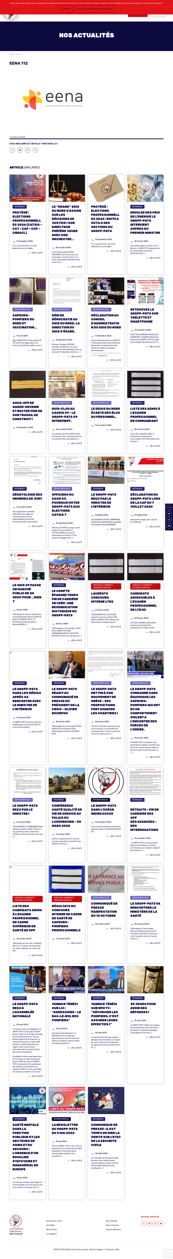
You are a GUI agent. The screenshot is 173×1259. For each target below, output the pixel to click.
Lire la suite (37, 253)
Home (11, 54)
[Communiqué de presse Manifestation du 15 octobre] (106, 879)
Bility (117, 1249)
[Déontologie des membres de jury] (27, 470)
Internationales (100, 800)
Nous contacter (112, 1225)
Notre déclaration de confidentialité (94, 9)
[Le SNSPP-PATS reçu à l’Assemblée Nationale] (27, 980)
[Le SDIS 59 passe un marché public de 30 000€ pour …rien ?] (27, 567)
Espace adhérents (113, 1229)
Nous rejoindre (112, 1221)
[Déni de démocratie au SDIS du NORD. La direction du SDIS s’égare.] (67, 291)
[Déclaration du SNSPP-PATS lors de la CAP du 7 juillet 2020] (145, 470)
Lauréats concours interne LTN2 (102, 597)
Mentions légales (96, 1249)
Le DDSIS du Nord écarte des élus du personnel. (105, 413)
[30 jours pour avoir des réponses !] (145, 980)
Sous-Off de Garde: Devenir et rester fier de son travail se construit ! (27, 411)
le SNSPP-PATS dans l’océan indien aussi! (103, 810)
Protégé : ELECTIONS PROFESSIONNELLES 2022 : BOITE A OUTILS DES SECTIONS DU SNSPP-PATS (105, 219)
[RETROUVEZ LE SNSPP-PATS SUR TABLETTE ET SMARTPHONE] (145, 291)
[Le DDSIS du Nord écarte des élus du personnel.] (106, 384)
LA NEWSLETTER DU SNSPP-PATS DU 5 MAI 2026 (65, 1129)
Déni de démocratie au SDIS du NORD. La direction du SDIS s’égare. (66, 323)
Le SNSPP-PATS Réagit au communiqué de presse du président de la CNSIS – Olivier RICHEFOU (65, 701)
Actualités (50, 1225)
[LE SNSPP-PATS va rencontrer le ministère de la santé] (145, 879)
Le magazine (51, 1234)
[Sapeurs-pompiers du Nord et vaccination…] (27, 291)
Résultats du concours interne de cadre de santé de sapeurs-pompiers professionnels (67, 918)
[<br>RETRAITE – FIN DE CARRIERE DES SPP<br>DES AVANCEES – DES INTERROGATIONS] (145, 781)
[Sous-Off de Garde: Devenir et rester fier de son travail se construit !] (27, 384)
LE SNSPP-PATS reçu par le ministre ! (25, 810)
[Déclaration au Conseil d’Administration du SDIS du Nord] (106, 291)
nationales (20, 207)
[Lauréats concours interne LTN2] (106, 567)
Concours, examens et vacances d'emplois (103, 586)
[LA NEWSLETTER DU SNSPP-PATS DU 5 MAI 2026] (67, 1100)
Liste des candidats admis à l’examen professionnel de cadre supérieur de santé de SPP (27, 918)
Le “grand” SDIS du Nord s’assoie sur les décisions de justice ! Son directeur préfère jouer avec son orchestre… (66, 223)
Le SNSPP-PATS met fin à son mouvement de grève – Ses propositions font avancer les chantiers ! (104, 701)
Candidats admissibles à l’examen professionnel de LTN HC (143, 602)
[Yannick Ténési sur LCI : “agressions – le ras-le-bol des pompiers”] (67, 980)
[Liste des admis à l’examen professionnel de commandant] (145, 384)
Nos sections (51, 1229)
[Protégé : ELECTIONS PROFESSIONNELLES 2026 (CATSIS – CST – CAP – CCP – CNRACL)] (27, 188)
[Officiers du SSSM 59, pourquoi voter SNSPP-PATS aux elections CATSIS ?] (67, 470)
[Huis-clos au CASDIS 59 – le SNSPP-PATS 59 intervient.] (67, 384)
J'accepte (66, 9)
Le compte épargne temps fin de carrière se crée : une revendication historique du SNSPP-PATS (65, 603)
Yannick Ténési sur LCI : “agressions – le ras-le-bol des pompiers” (66, 1012)
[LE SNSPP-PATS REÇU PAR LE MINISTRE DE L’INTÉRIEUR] (106, 470)
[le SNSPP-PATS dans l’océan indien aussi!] (106, 781)
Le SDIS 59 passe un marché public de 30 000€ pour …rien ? (27, 593)
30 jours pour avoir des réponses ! (143, 1008)
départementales (23, 309)
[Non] (170, 7)
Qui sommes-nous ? (54, 1221)
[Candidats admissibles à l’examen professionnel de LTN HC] (145, 567)
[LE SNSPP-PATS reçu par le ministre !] (27, 781)
